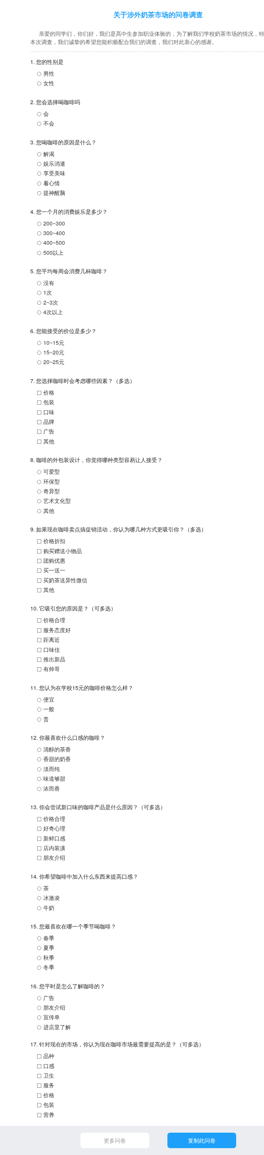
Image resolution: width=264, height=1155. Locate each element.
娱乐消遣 (54, 163)
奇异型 (51, 491)
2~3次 (50, 302)
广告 (48, 431)
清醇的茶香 (57, 749)
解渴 (48, 154)
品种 (48, 1056)
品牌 (48, 422)
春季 (48, 938)
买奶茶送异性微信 (65, 580)
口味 (48, 412)
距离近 (51, 640)
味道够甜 (54, 778)
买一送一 (54, 570)
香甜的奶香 (57, 759)
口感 (48, 1066)
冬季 (48, 967)
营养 (48, 1115)
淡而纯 (51, 769)
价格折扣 (54, 541)
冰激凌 (51, 898)
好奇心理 (54, 828)
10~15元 (53, 342)
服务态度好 (57, 630)
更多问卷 (115, 1140)
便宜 (48, 699)
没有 (48, 283)
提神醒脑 (54, 193)
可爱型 (51, 471)
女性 (48, 83)
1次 (47, 292)
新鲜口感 (54, 838)
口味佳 (51, 649)
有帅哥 (51, 669)
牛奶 (48, 908)
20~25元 (53, 362)
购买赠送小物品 (62, 551)
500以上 (53, 252)
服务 (48, 1085)
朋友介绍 (54, 857)
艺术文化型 (57, 501)
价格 (48, 392)
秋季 (48, 957)
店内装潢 (54, 848)
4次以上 (53, 312)
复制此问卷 (202, 1140)
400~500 (54, 242)
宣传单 (51, 1017)
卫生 (48, 1075)
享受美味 (54, 173)
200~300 (54, 223)
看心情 (51, 183)
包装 (48, 402)
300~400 (54, 233)
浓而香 (51, 788)
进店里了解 (57, 1027)
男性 (48, 73)
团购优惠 (54, 560)
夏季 (48, 948)
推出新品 (54, 659)
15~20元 (53, 352)
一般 (48, 709)
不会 (48, 123)
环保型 (51, 481)
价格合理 (54, 620)
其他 (48, 441)
